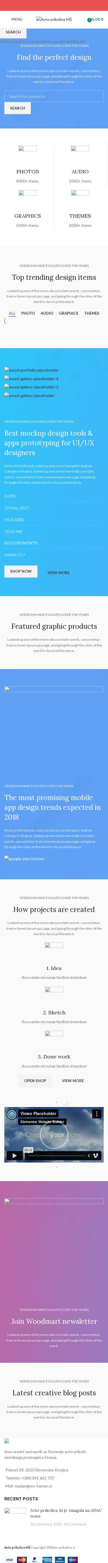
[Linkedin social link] (61, 5)
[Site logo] (54, 19)
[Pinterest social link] (54, 5)
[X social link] (46, 5)
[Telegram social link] (68, 5)
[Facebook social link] (39, 5)
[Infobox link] (27, 165)
